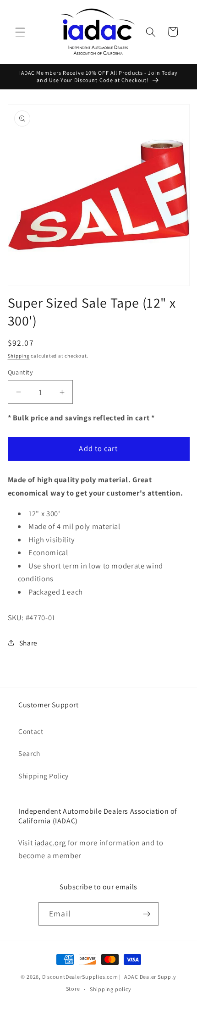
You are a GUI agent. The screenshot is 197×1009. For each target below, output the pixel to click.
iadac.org (50, 843)
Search (29, 753)
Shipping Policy (43, 775)
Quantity (20, 372)
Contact (31, 731)
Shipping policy (110, 989)
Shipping (19, 356)
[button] (20, 32)
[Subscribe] (147, 914)
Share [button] (28, 642)
